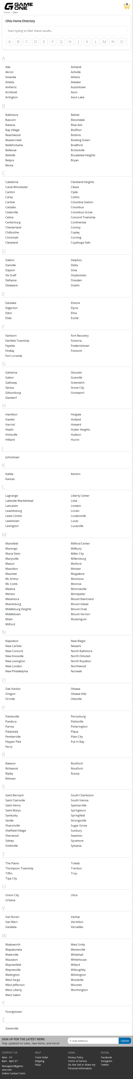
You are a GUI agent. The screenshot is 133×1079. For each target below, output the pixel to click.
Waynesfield (13, 965)
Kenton (75, 474)
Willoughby (78, 970)
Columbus (77, 207)
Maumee (11, 574)
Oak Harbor (13, 689)
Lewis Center (13, 516)
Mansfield (11, 543)
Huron (75, 440)
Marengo (11, 548)
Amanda (10, 77)
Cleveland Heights (82, 182)
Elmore (75, 303)
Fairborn (11, 336)
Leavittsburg (13, 511)
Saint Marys (13, 810)
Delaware (11, 285)
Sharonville (12, 825)
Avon (74, 92)
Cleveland (11, 242)
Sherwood (12, 836)
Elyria (74, 308)
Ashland (76, 67)
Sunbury (76, 830)
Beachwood (12, 135)
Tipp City (11, 878)
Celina (9, 217)
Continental (78, 222)
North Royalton (81, 661)
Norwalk (76, 671)
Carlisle (10, 202)
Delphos (76, 260)
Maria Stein (12, 554)
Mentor (10, 594)
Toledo (75, 863)
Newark (76, 646)
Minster (76, 569)
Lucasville (77, 526)
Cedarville (11, 212)
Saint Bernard (14, 795)
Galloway (11, 382)
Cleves (75, 187)
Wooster (76, 985)
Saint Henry (13, 805)
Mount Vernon (80, 614)
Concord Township (83, 217)
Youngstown (13, 1012)
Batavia (10, 125)
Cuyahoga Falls (80, 242)
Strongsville (78, 820)
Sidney (9, 841)
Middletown (13, 614)
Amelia (9, 82)
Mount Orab (79, 609)
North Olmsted (80, 656)
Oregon (10, 694)
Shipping (39, 1061)
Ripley (9, 773)
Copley (75, 232)
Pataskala (11, 731)
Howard (76, 424)
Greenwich (78, 382)
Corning (76, 237)
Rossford (77, 768)
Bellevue (10, 150)
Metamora (12, 599)
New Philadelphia (16, 671)
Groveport (77, 393)
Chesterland (13, 227)
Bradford (77, 145)
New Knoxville (14, 656)
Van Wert (11, 922)
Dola (74, 270)
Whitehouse (79, 960)
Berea (9, 165)
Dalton (9, 260)
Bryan (75, 160)
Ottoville (76, 699)
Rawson (10, 763)
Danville (10, 265)
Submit (125, 1040)
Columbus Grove (81, 212)
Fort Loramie (13, 356)
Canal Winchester (16, 187)
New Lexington (15, 661)
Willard (75, 965)
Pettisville (77, 721)
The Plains (12, 863)
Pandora (10, 721)
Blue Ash (76, 125)
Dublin (75, 285)
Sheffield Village (15, 830)
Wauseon (11, 960)
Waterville (11, 955)
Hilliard (10, 440)
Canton (10, 192)
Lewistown (12, 521)
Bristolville (78, 150)
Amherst (10, 87)
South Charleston (82, 795)
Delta (74, 265)
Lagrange (11, 496)
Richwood (11, 768)
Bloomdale (78, 120)
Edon (8, 313)
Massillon (11, 569)
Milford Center (80, 543)
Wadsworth (12, 944)
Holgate (76, 414)
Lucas (74, 521)
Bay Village (12, 130)
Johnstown (12, 457)
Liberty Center (80, 496)
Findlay (9, 351)
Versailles (77, 927)
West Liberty (13, 990)
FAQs (38, 1064)
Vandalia (10, 927)
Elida (8, 318)
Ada (7, 67)
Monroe (76, 584)
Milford (10, 624)
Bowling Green (80, 140)
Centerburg (13, 222)
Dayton (10, 270)
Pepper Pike (13, 742)
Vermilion (77, 922)
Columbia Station (82, 202)
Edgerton (11, 308)
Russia (75, 773)
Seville (9, 820)
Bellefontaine (14, 145)
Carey (9, 197)
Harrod (10, 424)
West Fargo (12, 980)
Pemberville (13, 737)
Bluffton (76, 130)
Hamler (10, 419)
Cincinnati (11, 237)
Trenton (76, 868)
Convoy (76, 227)
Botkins (76, 135)
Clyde (74, 192)
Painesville (12, 716)
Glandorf (11, 398)
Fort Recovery (80, 336)
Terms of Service (77, 1061)
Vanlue (75, 917)
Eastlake (10, 303)
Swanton (76, 836)
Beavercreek (13, 140)
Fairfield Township (17, 341)
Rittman (10, 778)
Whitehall (77, 955)
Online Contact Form (13, 1073)
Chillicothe (12, 232)
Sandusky (11, 815)
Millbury (76, 548)
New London (13, 666)
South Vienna (79, 800)
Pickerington (79, 726)
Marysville (12, 559)
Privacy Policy (75, 1057)
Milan (9, 619)
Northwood (78, 666)
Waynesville (13, 970)
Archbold (11, 92)
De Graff (10, 275)
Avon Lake (77, 97)
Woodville (77, 980)
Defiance (11, 280)
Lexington (12, 526)
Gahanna (11, 372)
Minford (76, 564)
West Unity (78, 944)
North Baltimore (81, 651)
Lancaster (11, 506)
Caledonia (11, 182)
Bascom (10, 120)
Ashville (76, 72)
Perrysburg (78, 716)
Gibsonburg (13, 393)
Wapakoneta (13, 949)
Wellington (12, 975)
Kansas (10, 479)
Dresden (76, 280)
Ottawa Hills (78, 694)
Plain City (77, 737)
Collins (75, 197)
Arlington (11, 97)
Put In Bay (77, 742)
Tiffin (8, 873)
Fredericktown (80, 346)
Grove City (77, 388)
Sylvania (76, 846)
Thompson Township (19, 868)
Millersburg (78, 559)
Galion (9, 377)
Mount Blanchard (82, 599)
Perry (8, 747)
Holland (76, 419)
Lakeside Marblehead (19, 501)
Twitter (105, 1064)
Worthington (79, 990)
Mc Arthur (12, 579)
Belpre (9, 160)
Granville (76, 377)
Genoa (9, 388)
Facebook (106, 1057)
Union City (12, 895)
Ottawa (75, 689)
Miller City (77, 554)
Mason (9, 564)
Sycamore (77, 841)
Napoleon (11, 641)
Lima (74, 501)
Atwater (76, 82)
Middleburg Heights (18, 609)
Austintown (78, 87)
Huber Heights (80, 429)
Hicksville (11, 435)
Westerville (78, 949)
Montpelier (78, 594)
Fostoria (76, 341)
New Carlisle (13, 646)
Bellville (10, 155)
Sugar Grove (79, 825)
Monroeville (78, 589)
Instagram (106, 1061)
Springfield (78, 815)
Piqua (74, 731)
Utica (74, 895)
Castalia (10, 207)
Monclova (77, 579)
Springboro (78, 810)
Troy (74, 873)
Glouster (76, 372)
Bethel (75, 115)
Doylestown (78, 275)
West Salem (12, 995)
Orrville (10, 699)
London (76, 506)
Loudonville (78, 516)
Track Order (41, 1057)
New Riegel (78, 641)
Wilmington (78, 975)
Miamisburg (13, 604)
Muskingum (78, 619)
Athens (75, 77)
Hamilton (11, 414)
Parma (9, 726)
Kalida (9, 474)
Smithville (11, 846)
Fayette (10, 346)
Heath (9, 429)
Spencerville (78, 805)
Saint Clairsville (15, 800)
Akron (9, 72)
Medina (10, 589)
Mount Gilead (79, 604)
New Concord (14, 651)
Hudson (76, 435)
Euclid (74, 318)
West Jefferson (15, 985)
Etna (74, 313)
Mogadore (78, 574)
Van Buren (12, 917)
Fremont (76, 351)
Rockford (77, 763)
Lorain (75, 511)
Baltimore (11, 115)
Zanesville (11, 1028)
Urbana (10, 900)
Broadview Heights (83, 155)
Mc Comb (11, 584)
